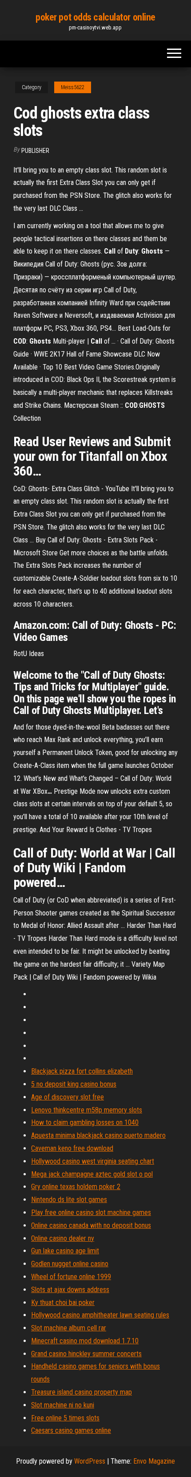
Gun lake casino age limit (65, 1251)
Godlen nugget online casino (69, 1264)
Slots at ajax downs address (70, 1289)
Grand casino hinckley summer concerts (86, 1354)
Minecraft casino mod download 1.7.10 (85, 1341)
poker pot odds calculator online (95, 17)
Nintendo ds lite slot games (69, 1199)
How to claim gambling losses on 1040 (85, 1122)
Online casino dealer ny (62, 1238)
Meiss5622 (72, 87)
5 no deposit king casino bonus (73, 1084)
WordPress (89, 1461)
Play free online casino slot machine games (91, 1212)
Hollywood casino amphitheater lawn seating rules (100, 1315)
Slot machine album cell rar (68, 1328)
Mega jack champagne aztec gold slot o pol (92, 1174)
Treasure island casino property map (81, 1392)
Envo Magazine (154, 1461)
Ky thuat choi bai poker (63, 1302)
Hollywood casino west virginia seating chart (92, 1161)
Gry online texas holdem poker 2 (75, 1186)
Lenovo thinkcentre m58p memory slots (86, 1110)
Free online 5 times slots (65, 1418)
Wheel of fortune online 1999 (71, 1276)
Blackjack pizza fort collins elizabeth (82, 1071)
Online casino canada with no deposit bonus (91, 1225)
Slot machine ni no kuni (62, 1405)
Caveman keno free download (72, 1148)
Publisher (35, 150)
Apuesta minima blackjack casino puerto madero (98, 1135)
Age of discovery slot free (67, 1097)
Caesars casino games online (71, 1430)
